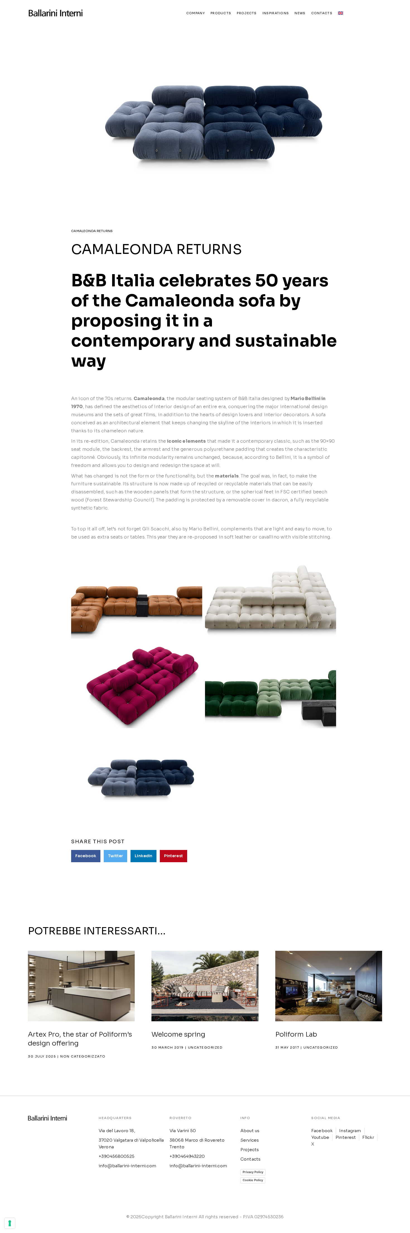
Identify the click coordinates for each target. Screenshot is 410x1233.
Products (221, 13)
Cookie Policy (253, 1180)
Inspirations (275, 13)
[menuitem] (340, 13)
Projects (247, 13)
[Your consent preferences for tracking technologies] (9, 1223)
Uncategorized (205, 1047)
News (300, 13)
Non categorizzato (83, 1056)
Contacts (321, 13)
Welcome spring (178, 1034)
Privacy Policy (253, 1172)
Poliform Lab (296, 1034)
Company (195, 13)
